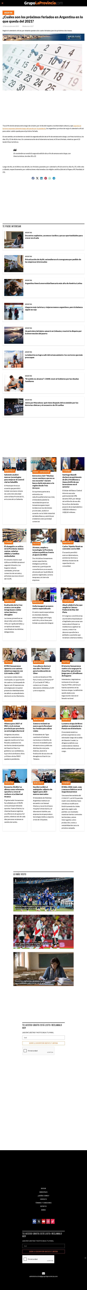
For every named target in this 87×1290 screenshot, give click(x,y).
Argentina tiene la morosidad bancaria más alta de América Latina (53, 283)
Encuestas (9, 783)
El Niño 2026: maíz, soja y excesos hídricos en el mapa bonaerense (72, 789)
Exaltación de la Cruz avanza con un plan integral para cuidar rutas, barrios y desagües (13, 610)
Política (36, 543)
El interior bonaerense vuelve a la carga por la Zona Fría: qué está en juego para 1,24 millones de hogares (72, 671)
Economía (66, 471)
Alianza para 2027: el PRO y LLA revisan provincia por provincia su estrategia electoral (14, 727)
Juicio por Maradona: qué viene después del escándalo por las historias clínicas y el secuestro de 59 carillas (51, 404)
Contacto (43, 1199)
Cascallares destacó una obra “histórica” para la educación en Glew (42, 669)
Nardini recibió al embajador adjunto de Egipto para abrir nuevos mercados (42, 790)
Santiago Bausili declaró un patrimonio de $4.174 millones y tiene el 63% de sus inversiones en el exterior (72, 481)
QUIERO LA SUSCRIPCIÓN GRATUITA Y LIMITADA (43, 1043)
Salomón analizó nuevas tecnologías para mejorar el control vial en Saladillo (14, 478)
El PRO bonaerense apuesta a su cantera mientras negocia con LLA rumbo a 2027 (13, 669)
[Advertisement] (45, 105)
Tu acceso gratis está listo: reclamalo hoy (42, 1026)
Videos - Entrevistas (41, 472)
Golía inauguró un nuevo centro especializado (42, 607)
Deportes (66, 720)
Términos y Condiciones (43, 1203)
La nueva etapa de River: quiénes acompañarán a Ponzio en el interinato (72, 726)
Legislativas (68, 601)
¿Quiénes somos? (43, 1196)
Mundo (43, 1210)
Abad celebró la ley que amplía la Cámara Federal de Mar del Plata (72, 608)
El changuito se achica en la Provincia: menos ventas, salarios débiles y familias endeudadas (14, 551)
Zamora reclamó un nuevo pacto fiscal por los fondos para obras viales (42, 727)
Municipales (10, 471)
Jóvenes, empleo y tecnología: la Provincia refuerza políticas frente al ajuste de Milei (43, 551)
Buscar (43, 1188)
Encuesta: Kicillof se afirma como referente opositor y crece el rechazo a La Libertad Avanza (14, 792)
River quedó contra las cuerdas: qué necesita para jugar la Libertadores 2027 (33, 945)
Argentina (8, 12)
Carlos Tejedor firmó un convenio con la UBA (72, 547)
